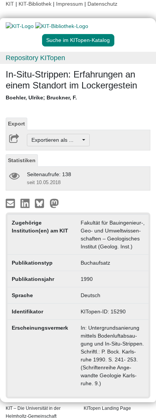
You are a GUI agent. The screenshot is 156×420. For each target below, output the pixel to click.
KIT (10, 4)
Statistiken (22, 160)
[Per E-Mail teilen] (11, 203)
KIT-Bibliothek (36, 4)
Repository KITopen (35, 58)
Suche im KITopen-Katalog (78, 40)
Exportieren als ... (56, 140)
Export (16, 124)
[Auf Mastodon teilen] (54, 203)
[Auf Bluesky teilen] (41, 203)
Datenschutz (102, 4)
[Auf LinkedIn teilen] (26, 203)
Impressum (69, 4)
